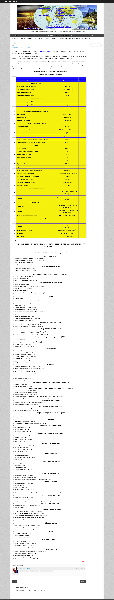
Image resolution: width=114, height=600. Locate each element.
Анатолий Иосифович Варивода (19, 35)
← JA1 (14, 581)
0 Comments (27, 47)
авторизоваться (42, 590)
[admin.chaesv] (15, 570)
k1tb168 (14, 43)
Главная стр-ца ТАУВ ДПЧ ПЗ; (47, 35)
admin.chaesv (16, 47)
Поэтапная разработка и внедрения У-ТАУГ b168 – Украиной (74, 38)
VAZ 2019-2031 (15, 38)
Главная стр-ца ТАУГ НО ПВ (62, 35)
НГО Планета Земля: (32, 35)
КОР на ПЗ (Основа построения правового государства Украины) (38, 38)
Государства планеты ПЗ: (77, 35)
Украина (87, 35)
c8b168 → (83, 581)
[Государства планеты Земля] (57, 17)
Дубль (92, 35)
